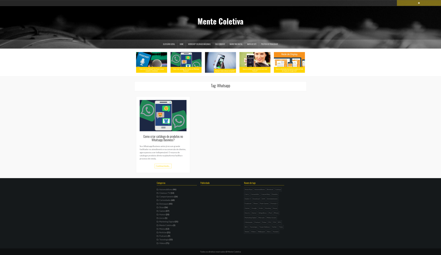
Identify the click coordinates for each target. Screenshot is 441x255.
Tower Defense (264, 227)
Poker (264, 222)
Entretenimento (272, 199)
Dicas (161, 207)
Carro (247, 194)
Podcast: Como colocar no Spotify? (225, 71)
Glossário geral (169, 44)
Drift (263, 199)
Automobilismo (165, 189)
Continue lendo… (163, 166)
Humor (162, 214)
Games (162, 211)
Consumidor (255, 194)
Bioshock (270, 189)
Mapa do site (251, 44)
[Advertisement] (220, 210)
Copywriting (265, 194)
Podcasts (163, 236)
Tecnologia (164, 239)
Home (181, 44)
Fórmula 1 (274, 203)
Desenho (275, 194)
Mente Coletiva (220, 21)
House (275, 208)
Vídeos (162, 243)
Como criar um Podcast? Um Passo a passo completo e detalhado (151, 70)
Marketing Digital (236, 44)
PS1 (270, 222)
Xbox (269, 232)
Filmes (256, 203)
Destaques (164, 204)
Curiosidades (165, 200)
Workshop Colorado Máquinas (199, 44)
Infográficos (263, 213)
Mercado (262, 218)
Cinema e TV (164, 193)
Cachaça (278, 189)
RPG (279, 222)
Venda (247, 232)
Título (281, 227)
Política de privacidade (269, 44)
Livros (162, 218)
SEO (246, 227)
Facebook (248, 203)
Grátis (261, 208)
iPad (270, 213)
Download (256, 199)
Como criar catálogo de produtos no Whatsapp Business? (186, 70)
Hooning (268, 208)
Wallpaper (261, 232)
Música (162, 229)
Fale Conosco (220, 44)
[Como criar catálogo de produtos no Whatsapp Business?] (163, 115)
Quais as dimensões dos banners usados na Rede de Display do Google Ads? (289, 70)
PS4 (274, 222)
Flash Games (264, 203)
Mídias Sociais (271, 218)
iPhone (276, 213)
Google (254, 208)
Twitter (274, 227)
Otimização (248, 222)
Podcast (257, 222)
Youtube (275, 232)
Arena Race (248, 189)
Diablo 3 (247, 199)
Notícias (163, 232)
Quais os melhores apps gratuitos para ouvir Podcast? (255, 70)
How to (247, 213)
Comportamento (166, 196)
